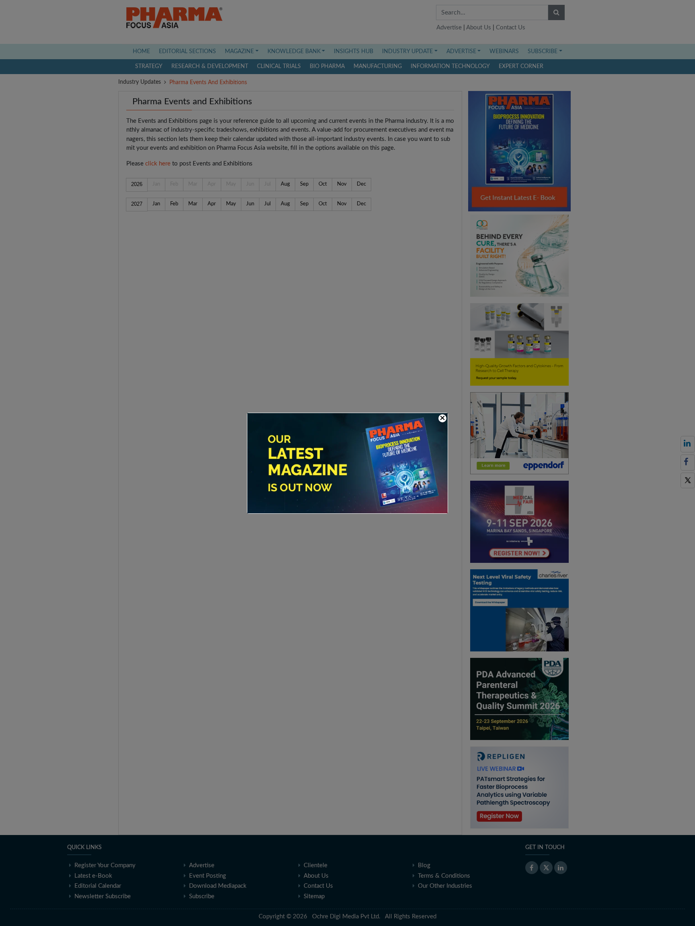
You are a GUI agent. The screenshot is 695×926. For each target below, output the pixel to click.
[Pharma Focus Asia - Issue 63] (347, 463)
